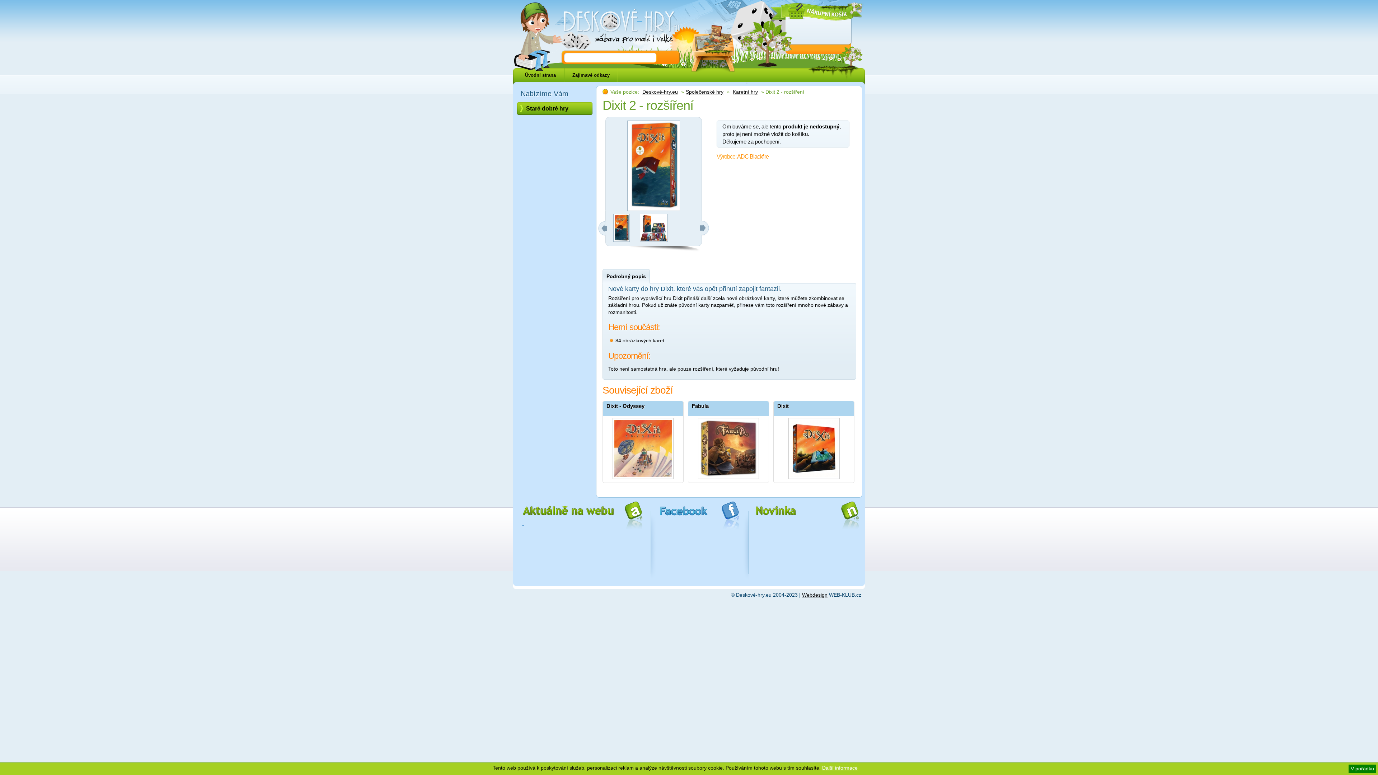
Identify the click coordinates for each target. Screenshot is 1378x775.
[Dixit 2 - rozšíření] (621, 240)
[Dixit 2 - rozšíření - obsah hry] (654, 240)
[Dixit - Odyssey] (643, 446)
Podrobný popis (626, 276)
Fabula (700, 406)
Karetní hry (745, 92)
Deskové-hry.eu (660, 92)
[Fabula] (728, 446)
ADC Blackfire (753, 157)
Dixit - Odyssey (625, 406)
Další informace (840, 768)
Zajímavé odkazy (591, 75)
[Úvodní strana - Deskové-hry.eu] (617, 27)
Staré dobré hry (547, 108)
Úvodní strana (540, 75)
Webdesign (815, 595)
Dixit (783, 406)
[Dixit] (814, 446)
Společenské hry (704, 92)
